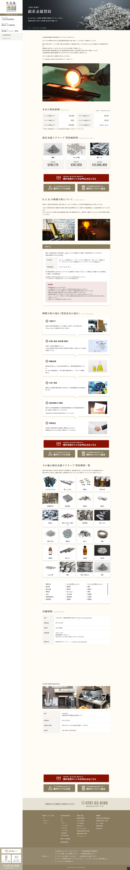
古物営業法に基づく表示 (102, 820)
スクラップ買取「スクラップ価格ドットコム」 (67, 853)
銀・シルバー (46, 820)
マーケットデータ (81, 836)
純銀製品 (48, 599)
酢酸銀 (89, 599)
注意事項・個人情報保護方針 (103, 818)
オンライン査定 (99, 823)
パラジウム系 (64, 825)
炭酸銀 (69, 599)
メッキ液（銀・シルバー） (73, 584)
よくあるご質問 (80, 820)
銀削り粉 (48, 584)
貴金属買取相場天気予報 (83, 831)
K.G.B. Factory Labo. (82, 828)
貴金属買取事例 (81, 818)
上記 (66, 253)
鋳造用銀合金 (50, 597)
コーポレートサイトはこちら (79, 642)
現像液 (48, 591)
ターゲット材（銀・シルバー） (95, 584)
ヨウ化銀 (69, 594)
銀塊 (89, 591)
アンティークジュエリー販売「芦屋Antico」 (98, 858)
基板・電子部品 (64, 835)
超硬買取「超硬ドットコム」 (88, 853)
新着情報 (98, 815)
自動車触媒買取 (64, 842)
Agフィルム (70, 591)
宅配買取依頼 (99, 826)
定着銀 (89, 594)
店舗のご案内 (80, 815)
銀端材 (69, 586)
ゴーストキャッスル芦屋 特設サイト (65, 861)
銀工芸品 (48, 589)
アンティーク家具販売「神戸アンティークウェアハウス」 (70, 858)
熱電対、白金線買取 (65, 839)
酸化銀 (48, 586)
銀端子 (89, 589)
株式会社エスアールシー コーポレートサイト (67, 851)
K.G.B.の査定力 (80, 823)
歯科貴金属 (64, 833)
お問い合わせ (99, 828)
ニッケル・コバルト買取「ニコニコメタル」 (66, 856)
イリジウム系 (64, 830)
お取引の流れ (80, 826)
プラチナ (45, 823)
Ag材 (47, 594)
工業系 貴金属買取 (65, 815)
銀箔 (89, 586)
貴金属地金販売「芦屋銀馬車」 (90, 851)
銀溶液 (69, 589)
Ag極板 (90, 597)
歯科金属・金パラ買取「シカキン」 (89, 856)
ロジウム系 (64, 828)
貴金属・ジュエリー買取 (48, 815)
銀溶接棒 (69, 597)
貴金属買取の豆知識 (82, 833)
